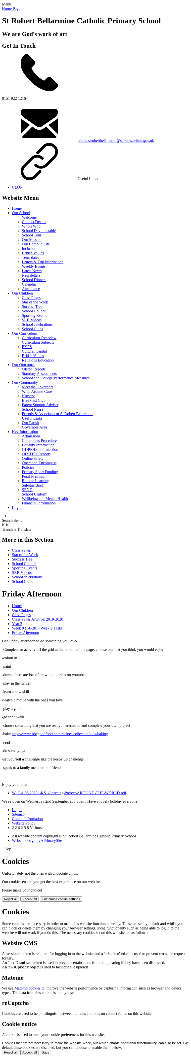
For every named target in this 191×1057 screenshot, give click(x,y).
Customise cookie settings (61, 899)
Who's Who (31, 226)
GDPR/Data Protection (40, 449)
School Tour (31, 235)
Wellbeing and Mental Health (45, 498)
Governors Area (34, 427)
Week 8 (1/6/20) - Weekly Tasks (37, 628)
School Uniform (34, 494)
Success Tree (32, 306)
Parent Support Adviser (40, 405)
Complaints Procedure (39, 440)
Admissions (31, 436)
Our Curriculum (24, 333)
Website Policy (23, 823)
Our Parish (30, 423)
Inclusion (29, 248)
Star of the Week (35, 302)
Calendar (29, 284)
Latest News (32, 271)
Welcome (29, 217)
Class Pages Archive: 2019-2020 (37, 619)
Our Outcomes (23, 365)
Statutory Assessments (39, 373)
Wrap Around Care (37, 391)
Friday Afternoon (25, 632)
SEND (27, 490)
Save (45, 1052)
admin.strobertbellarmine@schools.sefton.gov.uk (116, 140)
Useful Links (32, 418)
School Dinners (34, 280)
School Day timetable (39, 231)
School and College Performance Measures (56, 378)
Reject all (10, 899)
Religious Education (38, 360)
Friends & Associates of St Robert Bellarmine (57, 414)
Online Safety (33, 458)
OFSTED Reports (36, 454)
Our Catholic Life (36, 244)
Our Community (25, 382)
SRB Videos (32, 320)
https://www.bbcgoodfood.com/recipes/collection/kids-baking (60, 734)
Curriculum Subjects (38, 342)
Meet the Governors (37, 387)
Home (17, 208)
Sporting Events (34, 315)
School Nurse (32, 409)
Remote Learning (35, 481)
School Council (34, 311)
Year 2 (17, 624)
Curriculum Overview (39, 338)
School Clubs (32, 329)
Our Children (22, 293)
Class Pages (31, 298)
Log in (17, 507)
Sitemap (18, 814)
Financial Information (39, 503)
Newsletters (31, 275)
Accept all (29, 899)
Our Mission (32, 239)
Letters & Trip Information (42, 262)
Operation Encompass (39, 463)
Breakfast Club (34, 400)
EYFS (27, 347)
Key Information (25, 431)
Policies (28, 467)
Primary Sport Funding (40, 472)
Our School (21, 213)
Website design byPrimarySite (37, 840)
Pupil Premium (33, 476)
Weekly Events (34, 266)
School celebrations (37, 324)
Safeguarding (32, 485)
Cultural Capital (34, 351)
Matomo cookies (27, 988)
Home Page (11, 8)
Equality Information (38, 445)
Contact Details (34, 222)
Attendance (31, 289)
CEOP (17, 187)
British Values (33, 253)
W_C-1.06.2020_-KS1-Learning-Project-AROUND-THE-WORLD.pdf (69, 793)
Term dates (30, 257)
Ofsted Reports (34, 369)
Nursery (28, 396)
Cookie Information (27, 819)
